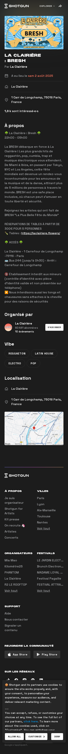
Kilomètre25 (14, 566)
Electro (14, 363)
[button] (54, 327)
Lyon (40, 504)
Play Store (49, 654)
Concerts (11, 538)
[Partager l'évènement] (60, 6)
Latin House (44, 353)
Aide (8, 613)
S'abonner (54, 327)
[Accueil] (17, 6)
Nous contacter (16, 619)
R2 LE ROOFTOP (16, 585)
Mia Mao (11, 560)
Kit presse (12, 519)
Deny (57, 736)
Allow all (14, 736)
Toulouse (43, 516)
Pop (33, 363)
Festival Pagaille (49, 578)
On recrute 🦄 (15, 525)
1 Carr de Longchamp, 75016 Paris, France (36, 401)
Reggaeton (17, 353)
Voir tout (43, 528)
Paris (40, 498)
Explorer (46, 6)
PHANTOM (12, 572)
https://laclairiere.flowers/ (40, 233)
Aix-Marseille (46, 510)
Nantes (42, 522)
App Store (20, 654)
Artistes (10, 531)
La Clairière (18, 67)
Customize (35, 736)
